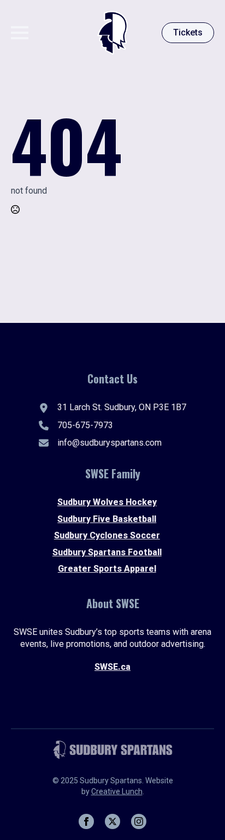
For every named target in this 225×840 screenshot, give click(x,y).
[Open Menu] (19, 32)
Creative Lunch (117, 791)
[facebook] (86, 821)
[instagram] (138, 821)
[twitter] (112, 821)
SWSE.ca (112, 667)
